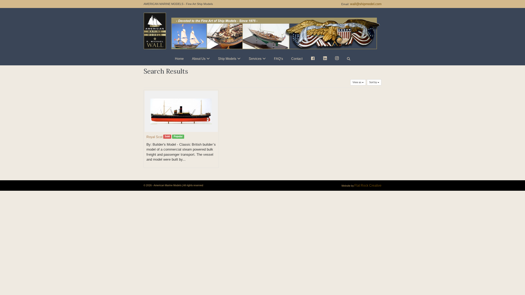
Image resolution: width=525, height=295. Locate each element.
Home (179, 58)
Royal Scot (154, 137)
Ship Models (227, 58)
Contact (296, 58)
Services (255, 58)
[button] (348, 59)
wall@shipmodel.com (365, 4)
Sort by (373, 82)
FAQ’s (278, 58)
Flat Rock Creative (367, 185)
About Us (198, 58)
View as (357, 82)
